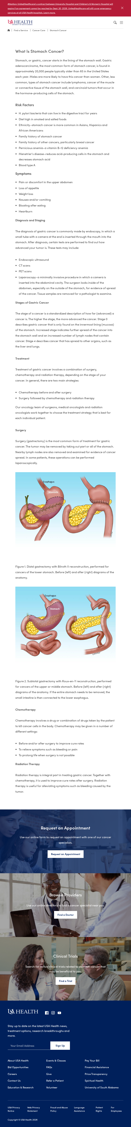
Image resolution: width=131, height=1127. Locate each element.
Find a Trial (65, 981)
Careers (12, 1074)
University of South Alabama (102, 1087)
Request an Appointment (65, 854)
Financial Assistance (97, 1067)
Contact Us (14, 1080)
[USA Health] (23, 1013)
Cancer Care (39, 30)
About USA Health (18, 1060)
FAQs (49, 1067)
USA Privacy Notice (14, 1109)
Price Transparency (96, 1074)
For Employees (116, 1109)
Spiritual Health (94, 1080)
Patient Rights (99, 1109)
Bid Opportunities (18, 1067)
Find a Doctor (65, 915)
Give (49, 1074)
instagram (53, 1012)
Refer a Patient (55, 1080)
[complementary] (65, 8)
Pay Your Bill (92, 1060)
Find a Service (21, 30)
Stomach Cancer (58, 30)
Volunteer (51, 1087)
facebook (46, 1012)
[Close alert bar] (122, 8)
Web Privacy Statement (33, 1109)
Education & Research (21, 1087)
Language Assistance (79, 1109)
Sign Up (60, 1045)
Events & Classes (56, 1060)
